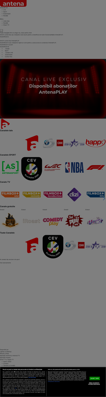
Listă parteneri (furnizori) (54, 381)
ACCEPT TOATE (95, 378)
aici (16, 388)
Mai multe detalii (32, 377)
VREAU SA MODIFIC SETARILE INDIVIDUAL (94, 383)
